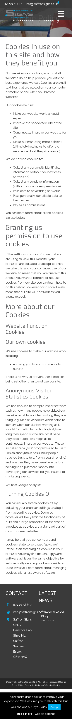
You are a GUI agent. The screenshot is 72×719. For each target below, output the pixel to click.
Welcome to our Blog (52, 614)
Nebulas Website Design (47, 685)
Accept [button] (54, 707)
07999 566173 (13, 4)
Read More (24, 713)
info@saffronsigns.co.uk (42, 4)
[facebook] (58, 2)
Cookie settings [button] (45, 713)
